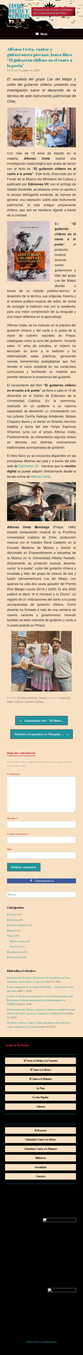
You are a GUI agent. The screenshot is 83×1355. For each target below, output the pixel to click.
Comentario (13, 774)
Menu (43, 34)
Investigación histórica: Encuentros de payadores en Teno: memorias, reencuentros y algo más (39, 979)
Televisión (15, 946)
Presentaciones (15, 952)
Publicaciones (14, 957)
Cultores (19, 701)
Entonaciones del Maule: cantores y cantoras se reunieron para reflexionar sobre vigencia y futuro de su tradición (41, 1011)
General (11, 930)
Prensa (42, 697)
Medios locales (18, 941)
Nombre (12, 818)
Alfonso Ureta (40, 476)
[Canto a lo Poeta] (41, 11)
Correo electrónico (18, 834)
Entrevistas (13, 920)
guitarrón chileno (34, 701)
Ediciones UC (29, 466)
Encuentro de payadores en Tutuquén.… (42, 734)
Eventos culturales (28, 697)
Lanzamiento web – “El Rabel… (41, 720)
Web (9, 849)
